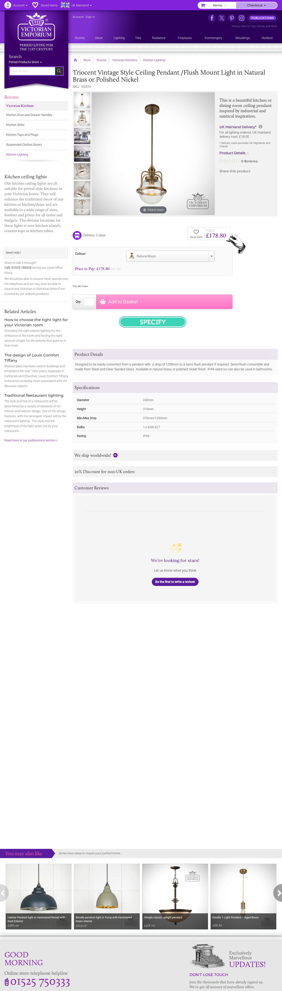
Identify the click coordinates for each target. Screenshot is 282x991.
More (274, 26)
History (236, 26)
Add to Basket (123, 302)
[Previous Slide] (82, 96)
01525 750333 (40, 980)
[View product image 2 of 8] (82, 118)
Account (78, 16)
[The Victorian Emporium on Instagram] (241, 18)
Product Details (232, 153)
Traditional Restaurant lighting (33, 395)
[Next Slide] (82, 211)
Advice (261, 26)
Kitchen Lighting (17, 154)
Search (15, 56)
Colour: (80, 253)
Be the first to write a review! (175, 582)
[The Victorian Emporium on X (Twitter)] (222, 18)
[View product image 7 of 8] (82, 207)
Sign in (90, 16)
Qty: (78, 302)
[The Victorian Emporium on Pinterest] (232, 18)
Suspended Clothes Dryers (24, 144)
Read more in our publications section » (31, 440)
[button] (175, 354)
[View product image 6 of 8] (82, 189)
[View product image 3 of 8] (82, 136)
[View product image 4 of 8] (82, 153)
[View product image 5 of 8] (82, 171)
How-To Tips (248, 26)
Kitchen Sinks (15, 125)
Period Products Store (24, 62)
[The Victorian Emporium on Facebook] (212, 18)
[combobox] (170, 256)
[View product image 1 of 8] (82, 100)
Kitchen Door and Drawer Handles (29, 115)
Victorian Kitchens (20, 105)
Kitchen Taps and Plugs (22, 134)
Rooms (11, 97)
